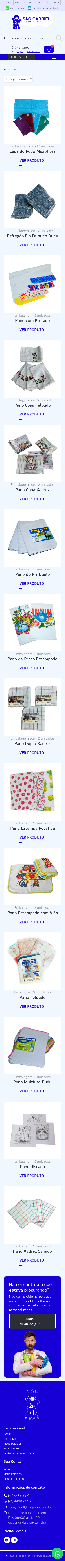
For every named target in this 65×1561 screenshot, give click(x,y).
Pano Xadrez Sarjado (32, 1250)
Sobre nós (20, 3)
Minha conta (12, 1469)
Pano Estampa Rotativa (32, 827)
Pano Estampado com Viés (32, 912)
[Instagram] (14, 1540)
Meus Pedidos (35, 3)
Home (9, 3)
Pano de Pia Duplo (32, 574)
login (20, 51)
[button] (54, 57)
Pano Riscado (32, 1166)
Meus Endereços (14, 1478)
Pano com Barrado (32, 320)
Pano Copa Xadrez (32, 489)
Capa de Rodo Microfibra (33, 151)
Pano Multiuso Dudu (32, 1081)
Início (7, 69)
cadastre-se (33, 51)
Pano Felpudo (33, 997)
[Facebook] (7, 1540)
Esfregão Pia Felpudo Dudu (32, 235)
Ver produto (32, 160)
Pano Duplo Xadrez (32, 743)
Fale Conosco (52, 3)
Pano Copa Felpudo (32, 404)
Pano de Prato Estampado (32, 658)
